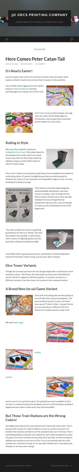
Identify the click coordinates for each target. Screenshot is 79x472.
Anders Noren (63, 466)
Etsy (25, 233)
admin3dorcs (27, 64)
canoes (9, 377)
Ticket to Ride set (21, 89)
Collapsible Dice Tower (16, 152)
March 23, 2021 (12, 64)
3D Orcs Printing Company (39, 15)
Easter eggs (18, 322)
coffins (38, 352)
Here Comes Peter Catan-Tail (35, 59)
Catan (41, 113)
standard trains (15, 401)
